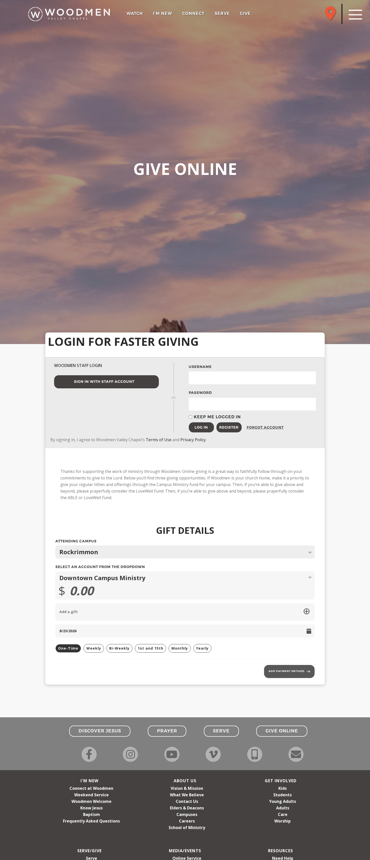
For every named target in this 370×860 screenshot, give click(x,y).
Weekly (93, 648)
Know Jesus (91, 808)
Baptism (91, 814)
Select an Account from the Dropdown (100, 567)
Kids (282, 788)
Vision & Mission (187, 788)
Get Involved (281, 780)
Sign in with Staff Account (104, 381)
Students (282, 795)
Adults (282, 808)
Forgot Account (259, 427)
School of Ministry (187, 827)
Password (200, 392)
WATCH (135, 13)
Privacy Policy (193, 439)
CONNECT (193, 13)
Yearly (202, 648)
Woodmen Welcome (91, 801)
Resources (280, 850)
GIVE (245, 13)
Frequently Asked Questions (91, 821)
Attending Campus (185, 541)
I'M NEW (162, 13)
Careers (187, 821)
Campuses (186, 814)
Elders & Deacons (187, 808)
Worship (282, 821)
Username (200, 366)
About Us (185, 780)
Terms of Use (158, 439)
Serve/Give (89, 850)
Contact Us (187, 801)
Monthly (179, 648)
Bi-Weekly (119, 648)
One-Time (68, 648)
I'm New (89, 780)
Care (282, 814)
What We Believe (187, 795)
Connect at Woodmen (91, 788)
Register (229, 427)
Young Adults (282, 801)
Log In (201, 427)
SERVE (222, 13)
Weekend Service (91, 795)
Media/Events (185, 850)
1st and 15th (150, 648)
